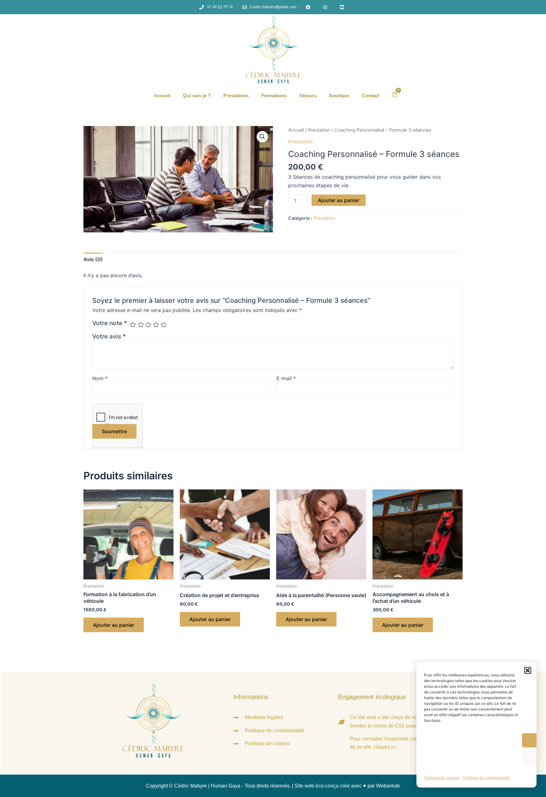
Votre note (109, 323)
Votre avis (109, 336)
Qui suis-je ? (197, 95)
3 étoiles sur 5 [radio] (148, 324)
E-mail (286, 378)
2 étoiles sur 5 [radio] (141, 324)
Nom (100, 378)
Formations (274, 95)
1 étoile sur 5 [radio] (133, 324)
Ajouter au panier (338, 200)
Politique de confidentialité (486, 777)
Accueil (162, 95)
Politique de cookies (442, 777)
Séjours (307, 95)
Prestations (236, 95)
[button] (528, 670)
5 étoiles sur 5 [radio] (164, 324)
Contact (370, 95)
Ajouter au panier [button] (113, 625)
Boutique (339, 95)
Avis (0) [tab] (93, 259)
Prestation (319, 130)
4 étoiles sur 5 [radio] (156, 324)
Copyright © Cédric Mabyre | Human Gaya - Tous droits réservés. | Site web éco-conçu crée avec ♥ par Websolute (273, 785)
